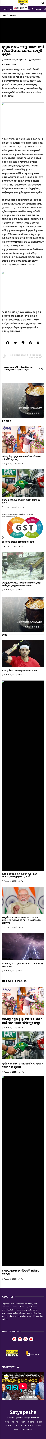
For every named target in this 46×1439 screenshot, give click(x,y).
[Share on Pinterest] (30, 342)
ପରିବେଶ (8, 1426)
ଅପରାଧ (38, 1426)
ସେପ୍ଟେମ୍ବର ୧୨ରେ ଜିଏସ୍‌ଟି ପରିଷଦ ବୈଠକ (18, 541)
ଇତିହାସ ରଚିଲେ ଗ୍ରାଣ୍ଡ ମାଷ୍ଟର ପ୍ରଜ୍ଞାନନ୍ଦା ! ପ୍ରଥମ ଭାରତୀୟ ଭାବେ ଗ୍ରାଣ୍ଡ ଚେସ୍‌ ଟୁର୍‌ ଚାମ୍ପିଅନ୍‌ (19, 875)
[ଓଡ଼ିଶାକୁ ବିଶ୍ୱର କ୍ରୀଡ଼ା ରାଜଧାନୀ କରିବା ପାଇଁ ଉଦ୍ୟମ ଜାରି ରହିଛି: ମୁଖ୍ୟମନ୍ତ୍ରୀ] (23, 439)
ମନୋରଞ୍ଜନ (29, 1426)
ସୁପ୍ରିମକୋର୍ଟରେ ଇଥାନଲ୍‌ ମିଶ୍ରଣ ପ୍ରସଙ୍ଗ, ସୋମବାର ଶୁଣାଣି (21, 501)
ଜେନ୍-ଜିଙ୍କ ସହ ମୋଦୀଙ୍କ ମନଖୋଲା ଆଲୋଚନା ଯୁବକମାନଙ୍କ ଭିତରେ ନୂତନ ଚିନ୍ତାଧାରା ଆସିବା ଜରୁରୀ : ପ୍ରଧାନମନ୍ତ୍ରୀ (22, 920)
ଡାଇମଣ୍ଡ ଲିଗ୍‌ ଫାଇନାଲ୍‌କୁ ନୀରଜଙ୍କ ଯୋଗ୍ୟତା (19, 670)
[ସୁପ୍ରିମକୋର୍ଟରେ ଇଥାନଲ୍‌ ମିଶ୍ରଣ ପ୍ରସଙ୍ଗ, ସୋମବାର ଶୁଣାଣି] (23, 483)
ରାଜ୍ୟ (14, 64)
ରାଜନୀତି (29, 9)
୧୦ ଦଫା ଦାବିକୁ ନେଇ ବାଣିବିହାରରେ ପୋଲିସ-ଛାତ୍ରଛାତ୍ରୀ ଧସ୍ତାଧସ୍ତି (26, 356)
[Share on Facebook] (7, 342)
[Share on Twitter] (15, 342)
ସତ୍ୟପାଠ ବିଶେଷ (26, 1429)
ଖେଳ (16, 1429)
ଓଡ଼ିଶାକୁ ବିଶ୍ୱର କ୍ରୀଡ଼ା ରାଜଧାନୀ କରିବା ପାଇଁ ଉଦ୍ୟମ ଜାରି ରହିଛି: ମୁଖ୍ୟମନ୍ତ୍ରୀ (21, 458)
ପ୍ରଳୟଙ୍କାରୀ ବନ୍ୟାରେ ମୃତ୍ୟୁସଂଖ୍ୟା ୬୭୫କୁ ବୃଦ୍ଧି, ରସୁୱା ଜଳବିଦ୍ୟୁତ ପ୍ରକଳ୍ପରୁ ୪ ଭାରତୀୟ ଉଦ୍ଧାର (22, 584)
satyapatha (36, 60)
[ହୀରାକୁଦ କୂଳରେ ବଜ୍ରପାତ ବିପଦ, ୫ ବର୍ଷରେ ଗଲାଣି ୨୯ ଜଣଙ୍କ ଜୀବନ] (23, 946)
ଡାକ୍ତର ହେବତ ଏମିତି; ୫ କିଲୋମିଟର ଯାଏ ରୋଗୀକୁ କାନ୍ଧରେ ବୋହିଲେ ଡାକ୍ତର (18, 368)
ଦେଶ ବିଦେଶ (18, 1426)
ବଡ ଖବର (15, 1422)
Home (4, 9)
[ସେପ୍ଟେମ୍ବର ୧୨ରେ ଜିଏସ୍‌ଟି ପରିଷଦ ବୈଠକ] (23, 526)
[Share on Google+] (23, 342)
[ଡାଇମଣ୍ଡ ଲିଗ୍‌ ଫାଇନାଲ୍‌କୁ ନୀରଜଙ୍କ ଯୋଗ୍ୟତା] (23, 653)
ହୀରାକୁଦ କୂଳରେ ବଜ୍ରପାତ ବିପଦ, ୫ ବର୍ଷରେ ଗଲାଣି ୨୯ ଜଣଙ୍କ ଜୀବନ (22, 965)
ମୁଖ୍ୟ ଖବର (7, 64)
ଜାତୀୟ (38, 9)
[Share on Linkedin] (38, 342)
